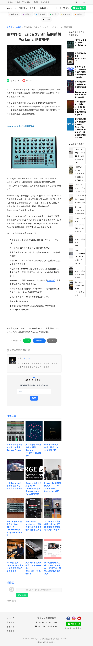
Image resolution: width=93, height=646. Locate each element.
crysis (16, 80)
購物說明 (11, 631)
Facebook (39, 341)
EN (84, 2)
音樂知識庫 (45, 2)
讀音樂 (10, 2)
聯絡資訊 (11, 622)
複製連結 (52, 340)
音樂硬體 (41, 14)
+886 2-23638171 (47, 622)
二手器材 (35, 2)
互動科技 (79, 14)
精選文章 (14, 14)
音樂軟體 (28, 14)
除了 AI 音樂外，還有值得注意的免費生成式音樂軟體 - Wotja (80, 72)
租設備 (17, 2)
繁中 (77, 2)
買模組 (33, 8)
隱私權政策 (42, 642)
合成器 (54, 14)
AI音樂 (47, 19)
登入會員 (22, 595)
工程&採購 (26, 2)
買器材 (22, 8)
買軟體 (43, 8)
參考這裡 (51, 280)
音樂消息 (66, 14)
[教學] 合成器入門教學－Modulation (80, 42)
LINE (27, 341)
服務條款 (52, 642)
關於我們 (11, 618)
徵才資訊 (11, 626)
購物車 (80, 8)
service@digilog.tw (48, 626)
